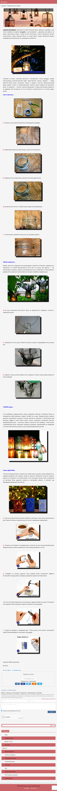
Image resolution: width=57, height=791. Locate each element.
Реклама (26, 788)
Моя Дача (7, 745)
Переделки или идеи (10, 758)
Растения (7, 765)
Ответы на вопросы (10, 755)
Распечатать (17, 670)
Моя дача (4, 2)
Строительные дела (10, 771)
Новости (4, 748)
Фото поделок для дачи (11, 775)
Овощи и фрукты (9, 751)
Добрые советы (9, 738)
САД (6, 768)
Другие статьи (8, 741)
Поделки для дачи (10, 761)
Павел (9, 670)
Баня (6, 735)
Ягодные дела (8, 778)
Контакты (34, 788)
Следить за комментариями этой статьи (11, 710)
